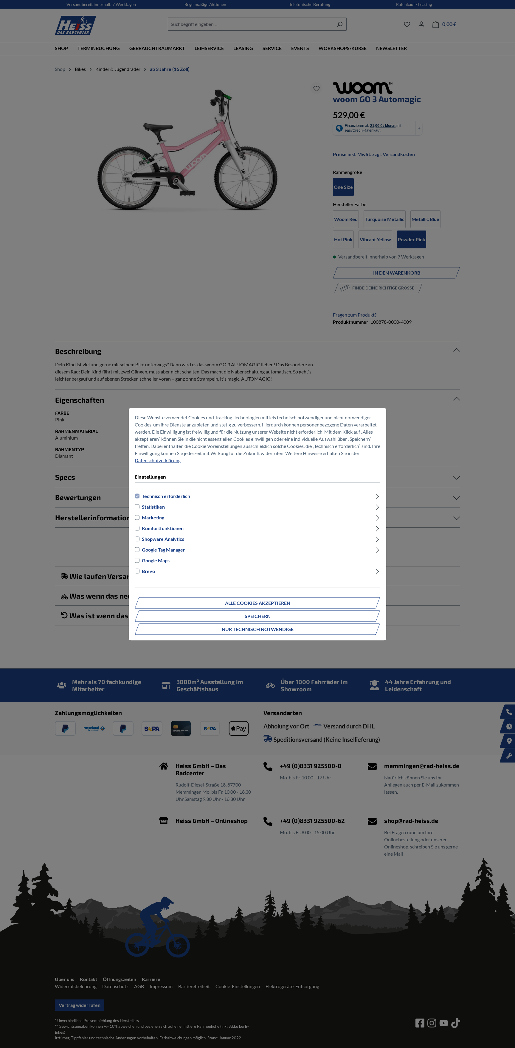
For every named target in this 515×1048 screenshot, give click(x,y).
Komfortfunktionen (163, 528)
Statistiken (153, 506)
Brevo (148, 571)
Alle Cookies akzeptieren (257, 602)
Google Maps (156, 560)
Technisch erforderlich (166, 496)
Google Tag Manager (163, 549)
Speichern (258, 616)
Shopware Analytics (163, 538)
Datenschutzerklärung (158, 460)
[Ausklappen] (377, 496)
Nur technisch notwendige (258, 629)
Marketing (153, 517)
